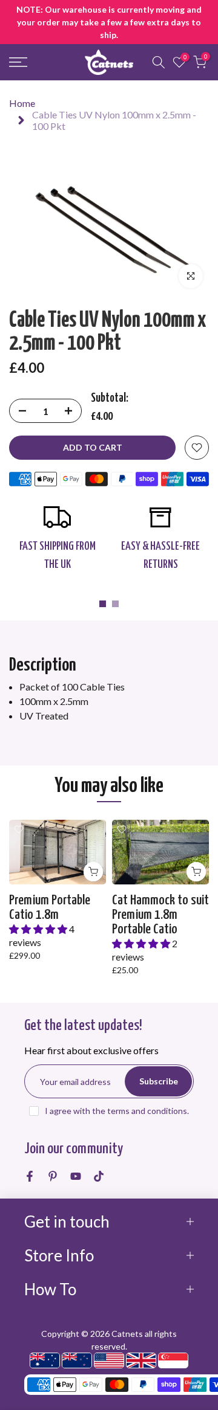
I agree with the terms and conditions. (117, 1111)
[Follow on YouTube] (75, 1176)
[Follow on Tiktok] (98, 1176)
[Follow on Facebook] (29, 1176)
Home (22, 103)
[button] (39, 929)
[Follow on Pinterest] (52, 1176)
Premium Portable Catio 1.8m (49, 907)
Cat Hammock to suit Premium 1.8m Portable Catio (160, 914)
